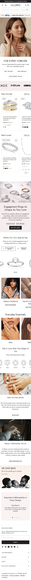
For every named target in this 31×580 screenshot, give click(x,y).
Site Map (23, 575)
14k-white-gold (3, 125)
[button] (12, 517)
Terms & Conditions (14, 575)
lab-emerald (24, 127)
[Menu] (2, 5)
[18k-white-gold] (25, 125)
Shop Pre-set (20, 223)
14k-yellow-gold (5, 125)
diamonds (3, 168)
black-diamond (5, 168)
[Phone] (6, 5)
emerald (7, 168)
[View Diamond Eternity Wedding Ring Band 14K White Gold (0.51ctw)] (9, 146)
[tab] (23, 248)
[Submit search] (27, 10)
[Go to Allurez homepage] (15, 5)
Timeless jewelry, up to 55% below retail (15, 1)
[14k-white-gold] (3, 125)
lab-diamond (5, 127)
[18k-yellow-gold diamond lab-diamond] (8, 125)
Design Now (10, 223)
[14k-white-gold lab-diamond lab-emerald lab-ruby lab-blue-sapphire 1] (22, 125)
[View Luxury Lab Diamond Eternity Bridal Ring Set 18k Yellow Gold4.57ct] (9, 105)
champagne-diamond (8, 168)
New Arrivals (22, 71)
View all (27, 94)
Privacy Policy (5, 575)
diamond (3, 127)
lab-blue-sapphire (27, 127)
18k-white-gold (25, 125)
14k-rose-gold (7, 125)
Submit (15, 542)
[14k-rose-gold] (7, 125)
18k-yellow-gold (8, 125)
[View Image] (11, 86)
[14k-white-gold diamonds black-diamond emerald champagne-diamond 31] (3, 166)
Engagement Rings (15, 76)
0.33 (26, 169)
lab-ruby (25, 127)
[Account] (25, 5)
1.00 (25, 172)
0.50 (29, 169)
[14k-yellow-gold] (5, 125)
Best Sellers (8, 71)
